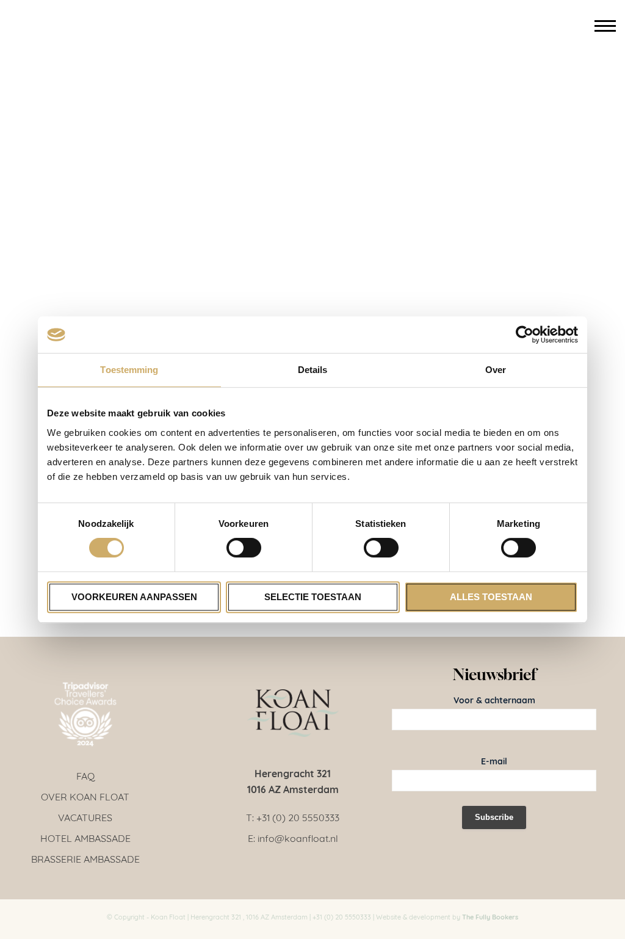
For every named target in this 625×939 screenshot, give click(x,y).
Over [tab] (495, 369)
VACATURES (85, 816)
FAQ (85, 775)
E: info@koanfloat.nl (293, 837)
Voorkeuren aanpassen (134, 597)
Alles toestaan (491, 597)
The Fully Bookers (490, 916)
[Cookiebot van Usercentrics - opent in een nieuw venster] (524, 334)
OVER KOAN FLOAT (85, 795)
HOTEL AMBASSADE (85, 837)
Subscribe (494, 817)
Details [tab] (313, 369)
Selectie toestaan (312, 597)
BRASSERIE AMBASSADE (85, 858)
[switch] (243, 547)
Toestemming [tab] (129, 369)
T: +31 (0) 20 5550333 (292, 816)
